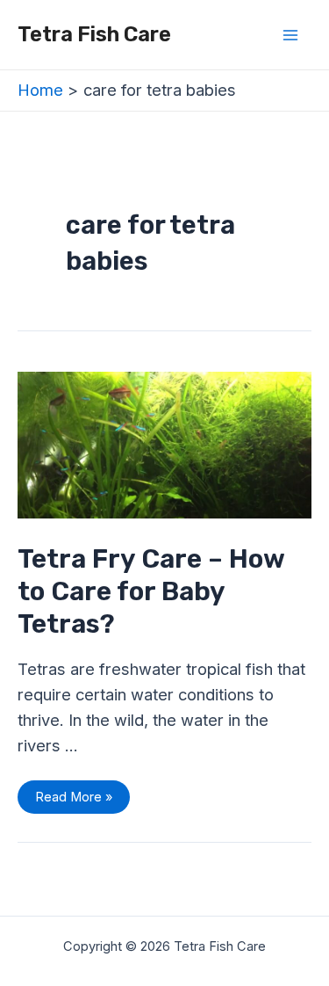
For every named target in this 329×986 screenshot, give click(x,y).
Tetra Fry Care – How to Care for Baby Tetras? (151, 591)
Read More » (73, 792)
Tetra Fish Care (94, 34)
